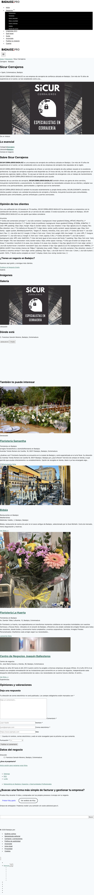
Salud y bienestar (13, 18)
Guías (8, 36)
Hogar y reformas (13, 23)
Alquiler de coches (13, 28)
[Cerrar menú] (0, 858)
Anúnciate (9, 38)
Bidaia (4, 509)
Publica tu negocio (13, 41)
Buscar (91, 817)
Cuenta (8, 43)
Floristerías (11, 15)
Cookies (7, 851)
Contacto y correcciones (13, 839)
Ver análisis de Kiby (28, 800)
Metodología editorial (12, 836)
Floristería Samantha (13, 441)
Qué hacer (10, 33)
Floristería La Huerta (13, 612)
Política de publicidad (12, 841)
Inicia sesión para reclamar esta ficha (13, 765)
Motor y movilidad (13, 21)
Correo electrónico (42, 727)
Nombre (39, 723)
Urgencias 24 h (11, 31)
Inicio (8, 7)
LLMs (6, 779)
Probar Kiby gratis (9, 800)
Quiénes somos (10, 834)
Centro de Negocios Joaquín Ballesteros (25, 656)
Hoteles (11, 26)
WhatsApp (4, 464)
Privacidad (8, 849)
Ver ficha (12, 464)
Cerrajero (10, 147)
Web (37, 732)
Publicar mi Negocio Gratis (10, 267)
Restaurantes (12, 13)
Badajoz (10, 149)
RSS (5, 776)
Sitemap (7, 774)
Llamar (2, 636)
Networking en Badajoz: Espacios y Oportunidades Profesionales (28, 784)
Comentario (52, 718)
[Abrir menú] (3, 54)
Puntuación (5, 740)
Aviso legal (8, 846)
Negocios (6, 865)
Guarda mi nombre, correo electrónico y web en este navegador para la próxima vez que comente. (38, 736)
